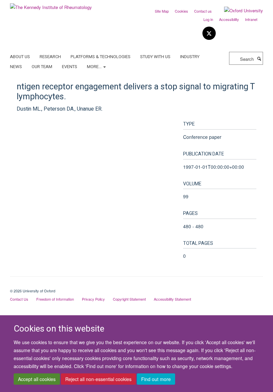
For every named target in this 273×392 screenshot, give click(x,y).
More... (95, 66)
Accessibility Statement (172, 299)
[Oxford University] (238, 11)
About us (20, 56)
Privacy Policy (93, 299)
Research (50, 56)
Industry (189, 56)
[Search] (259, 58)
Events (69, 66)
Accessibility (229, 19)
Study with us (155, 56)
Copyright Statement (129, 299)
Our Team (42, 66)
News (16, 66)
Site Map (162, 11)
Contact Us (19, 299)
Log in (208, 19)
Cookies (181, 11)
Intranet (251, 19)
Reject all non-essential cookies (98, 379)
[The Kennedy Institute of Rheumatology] (51, 5)
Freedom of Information (55, 299)
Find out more (156, 379)
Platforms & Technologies (101, 56)
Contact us (203, 11)
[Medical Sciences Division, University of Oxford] (136, 285)
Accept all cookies (37, 379)
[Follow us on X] (209, 33)
